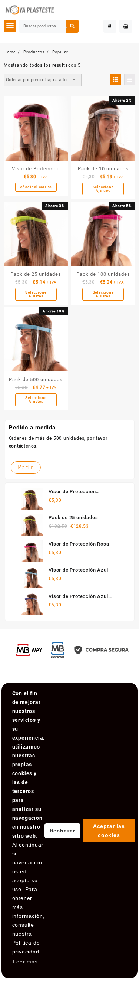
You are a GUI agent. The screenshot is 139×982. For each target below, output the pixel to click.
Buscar (72, 26)
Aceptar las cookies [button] (109, 830)
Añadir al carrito (36, 187)
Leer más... (28, 962)
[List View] (129, 79)
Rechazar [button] (62, 831)
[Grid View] (115, 79)
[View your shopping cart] (125, 26)
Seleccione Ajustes (103, 189)
